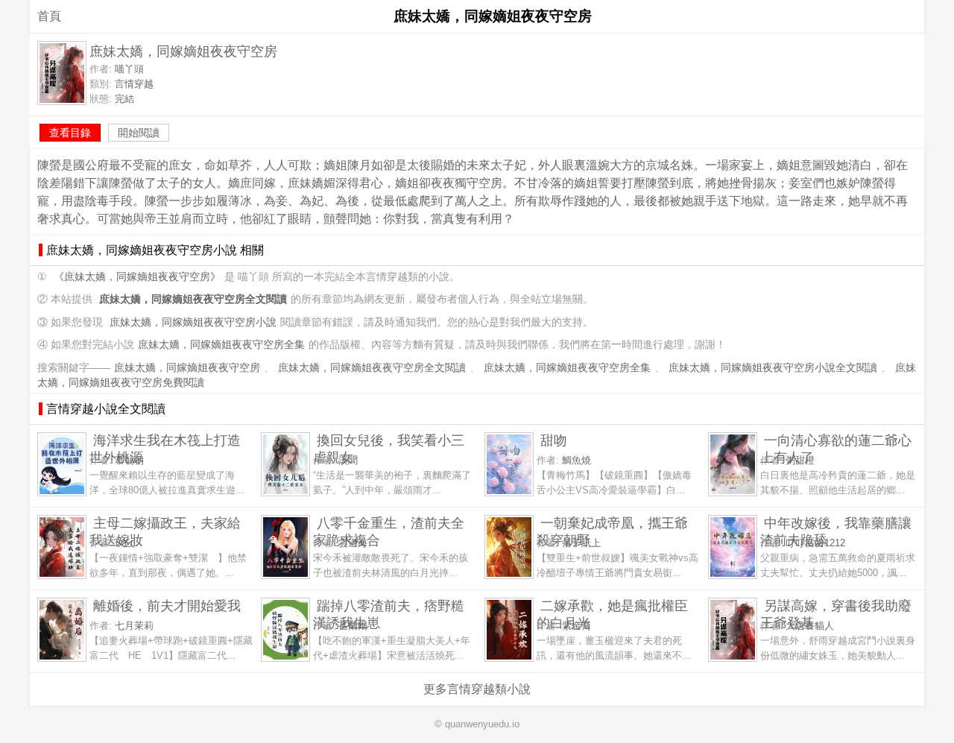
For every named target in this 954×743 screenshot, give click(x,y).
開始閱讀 (138, 133)
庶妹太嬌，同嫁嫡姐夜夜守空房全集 (221, 344)
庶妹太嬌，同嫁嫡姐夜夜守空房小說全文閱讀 (773, 367)
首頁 (49, 16)
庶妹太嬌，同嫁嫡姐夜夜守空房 (187, 367)
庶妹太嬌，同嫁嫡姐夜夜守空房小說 (193, 322)
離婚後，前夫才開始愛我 (167, 605)
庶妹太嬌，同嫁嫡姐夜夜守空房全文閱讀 (372, 367)
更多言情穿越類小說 (477, 689)
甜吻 (553, 440)
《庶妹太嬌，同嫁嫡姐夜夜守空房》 (137, 276)
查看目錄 (70, 133)
